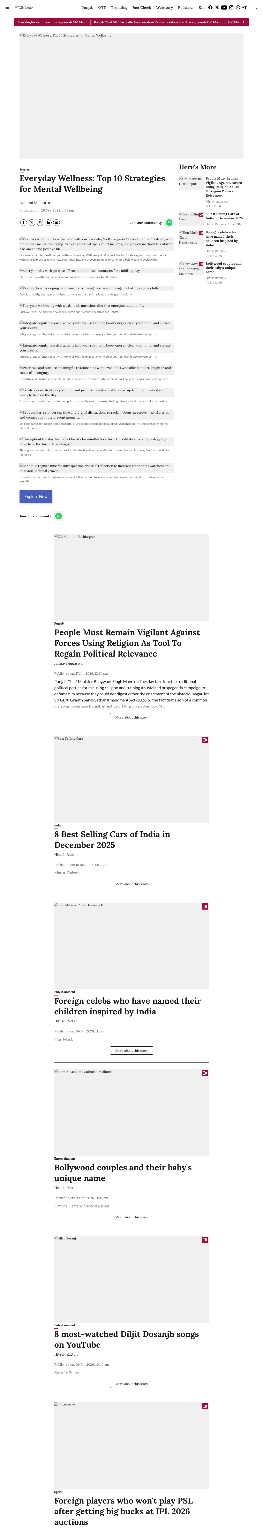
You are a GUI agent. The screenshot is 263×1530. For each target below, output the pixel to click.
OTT (102, 7)
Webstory (164, 7)
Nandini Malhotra (35, 202)
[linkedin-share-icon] (48, 225)
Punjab (87, 7)
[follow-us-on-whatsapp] (169, 223)
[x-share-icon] (32, 225)
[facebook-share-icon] (23, 225)
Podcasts (186, 7)
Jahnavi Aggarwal (68, 663)
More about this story (131, 717)
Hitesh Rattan (66, 854)
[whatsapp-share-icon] (40, 225)
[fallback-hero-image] (191, 183)
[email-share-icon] (56, 225)
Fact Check (141, 7)
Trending (119, 7)
